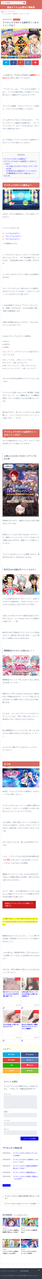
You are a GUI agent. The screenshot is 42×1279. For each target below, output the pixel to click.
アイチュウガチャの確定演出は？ (25, 1172)
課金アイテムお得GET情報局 (21, 7)
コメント (7, 1094)
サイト (6, 1129)
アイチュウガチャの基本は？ (15, 159)
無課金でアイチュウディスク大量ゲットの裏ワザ (19, 904)
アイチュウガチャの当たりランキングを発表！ (25, 1154)
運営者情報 (24, 1271)
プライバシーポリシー (10, 1271)
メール (7, 1120)
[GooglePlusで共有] (20, 62)
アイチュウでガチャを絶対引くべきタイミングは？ (25, 1161)
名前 (6, 1111)
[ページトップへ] (39, 1270)
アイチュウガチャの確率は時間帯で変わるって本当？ (25, 1167)
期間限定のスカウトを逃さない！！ (21, 173)
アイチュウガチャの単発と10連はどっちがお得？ (25, 1177)
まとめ (7, 176)
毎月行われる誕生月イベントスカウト (21, 171)
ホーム (4, 11)
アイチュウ (11, 11)
